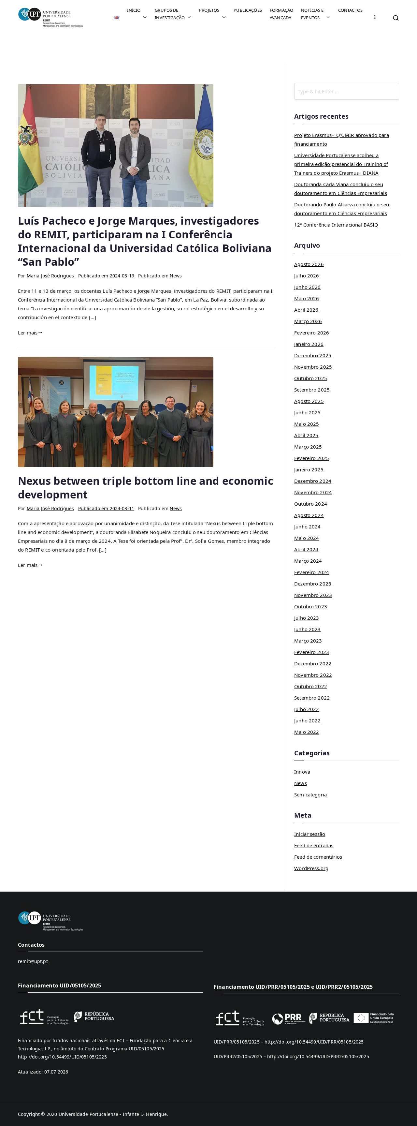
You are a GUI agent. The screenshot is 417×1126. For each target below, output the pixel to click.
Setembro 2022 (312, 697)
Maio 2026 (306, 298)
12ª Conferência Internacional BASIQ (336, 224)
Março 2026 (308, 321)
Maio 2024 (306, 538)
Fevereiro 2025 (311, 458)
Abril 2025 (306, 435)
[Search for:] (347, 91)
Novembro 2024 (313, 492)
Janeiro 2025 (309, 469)
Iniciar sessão (309, 834)
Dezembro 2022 (312, 663)
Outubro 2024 (310, 503)
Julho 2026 (306, 275)
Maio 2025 (306, 424)
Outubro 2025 (310, 378)
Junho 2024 (307, 526)
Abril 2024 (306, 549)
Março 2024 (308, 560)
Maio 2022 (306, 732)
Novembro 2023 (313, 595)
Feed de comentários (318, 856)
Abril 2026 (306, 309)
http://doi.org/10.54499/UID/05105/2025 (62, 1057)
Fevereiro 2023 (311, 652)
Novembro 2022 (313, 675)
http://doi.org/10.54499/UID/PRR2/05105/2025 (318, 1056)
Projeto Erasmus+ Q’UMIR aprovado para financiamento (341, 139)
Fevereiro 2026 (311, 332)
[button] (143, 17)
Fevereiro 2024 (311, 572)
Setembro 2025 (312, 389)
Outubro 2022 (310, 686)
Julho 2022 (306, 709)
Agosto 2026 (309, 264)
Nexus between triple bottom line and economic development (145, 487)
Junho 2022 (307, 720)
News (176, 276)
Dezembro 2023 (312, 583)
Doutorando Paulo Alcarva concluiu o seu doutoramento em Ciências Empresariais (341, 208)
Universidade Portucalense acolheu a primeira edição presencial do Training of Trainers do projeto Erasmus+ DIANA (341, 164)
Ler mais (27, 332)
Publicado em (106, 276)
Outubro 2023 (310, 606)
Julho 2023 (306, 618)
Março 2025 (308, 446)
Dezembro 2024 (312, 481)
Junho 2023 (307, 629)
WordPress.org (311, 868)
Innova (302, 771)
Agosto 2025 (309, 401)
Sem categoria (310, 794)
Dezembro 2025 (312, 355)
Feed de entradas (313, 845)
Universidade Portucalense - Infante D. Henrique (113, 1114)
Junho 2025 (307, 412)
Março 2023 (308, 640)
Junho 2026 (307, 287)
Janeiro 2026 (309, 344)
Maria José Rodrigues (50, 276)
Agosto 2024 (309, 515)
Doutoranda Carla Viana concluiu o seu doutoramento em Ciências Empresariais (340, 188)
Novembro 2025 (313, 366)
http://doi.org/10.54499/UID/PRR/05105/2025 (314, 1042)
